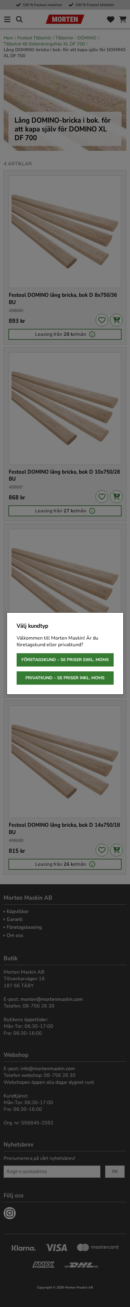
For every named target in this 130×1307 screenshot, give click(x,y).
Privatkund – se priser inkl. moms (65, 678)
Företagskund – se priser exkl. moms (65, 660)
